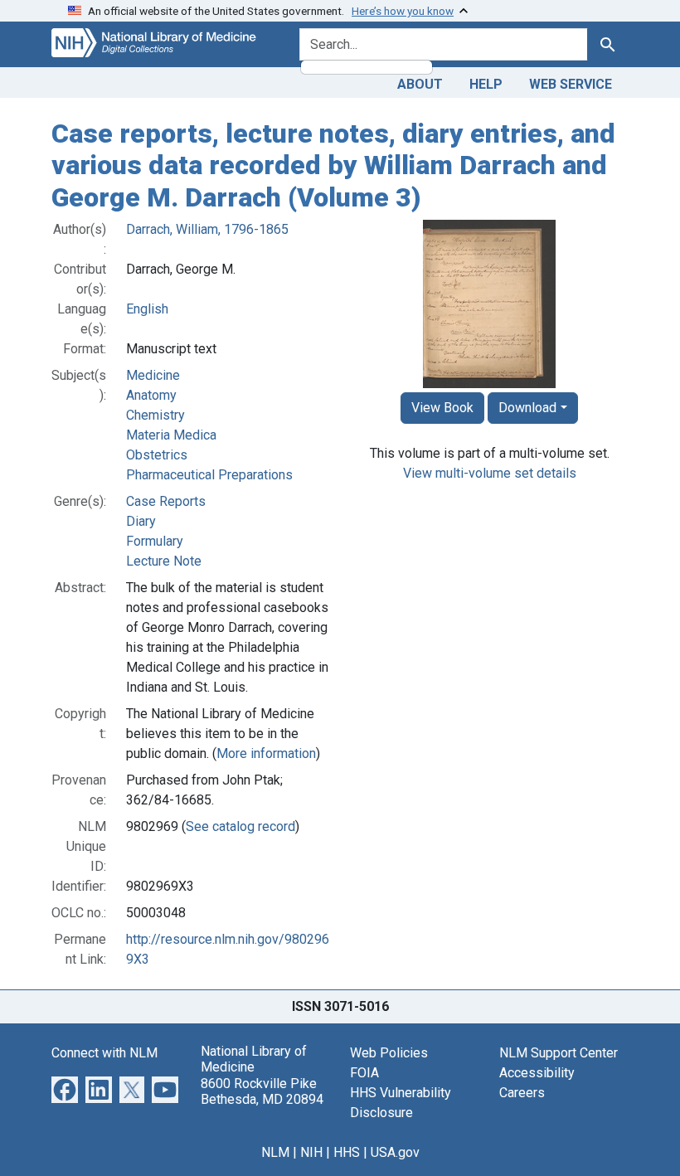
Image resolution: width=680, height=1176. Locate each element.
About (420, 84)
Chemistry (155, 415)
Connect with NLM (104, 1053)
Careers (522, 1093)
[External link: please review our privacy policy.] (64, 1088)
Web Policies (389, 1053)
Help (486, 84)
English (147, 309)
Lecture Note (164, 561)
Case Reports (166, 501)
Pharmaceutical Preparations (209, 475)
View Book (442, 407)
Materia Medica (171, 435)
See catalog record (240, 826)
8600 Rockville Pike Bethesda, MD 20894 (262, 1091)
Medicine (153, 375)
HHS (346, 1152)
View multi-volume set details (489, 473)
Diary (141, 521)
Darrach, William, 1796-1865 (207, 229)
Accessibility (537, 1073)
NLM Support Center (558, 1053)
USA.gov (395, 1152)
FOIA (364, 1073)
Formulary (154, 541)
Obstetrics (156, 455)
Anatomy (151, 395)
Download (527, 407)
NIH (311, 1152)
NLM (275, 1152)
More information (266, 753)
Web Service (570, 84)
